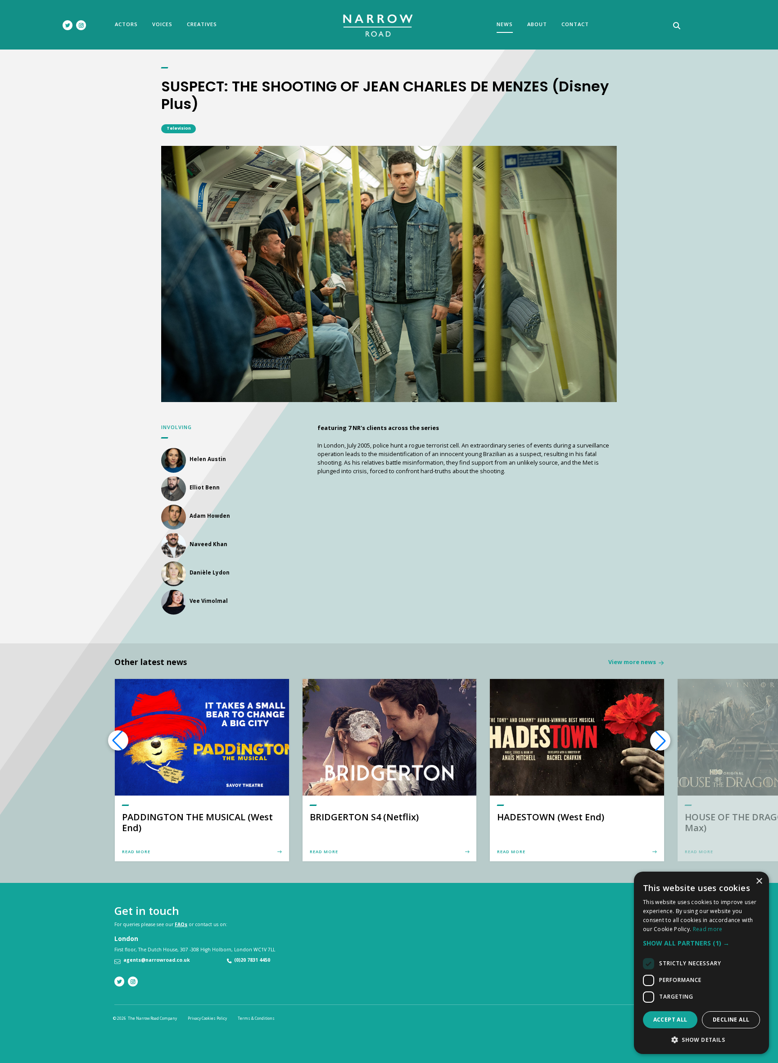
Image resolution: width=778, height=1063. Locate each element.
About (537, 24)
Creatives (202, 24)
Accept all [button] (670, 1019)
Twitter (67, 25)
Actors (126, 24)
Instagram (81, 25)
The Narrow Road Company (378, 25)
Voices (162, 24)
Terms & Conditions (256, 1018)
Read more (708, 929)
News (505, 24)
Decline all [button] (731, 1019)
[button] (660, 741)
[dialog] (701, 963)
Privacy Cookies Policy (207, 1018)
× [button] (758, 881)
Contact (575, 24)
